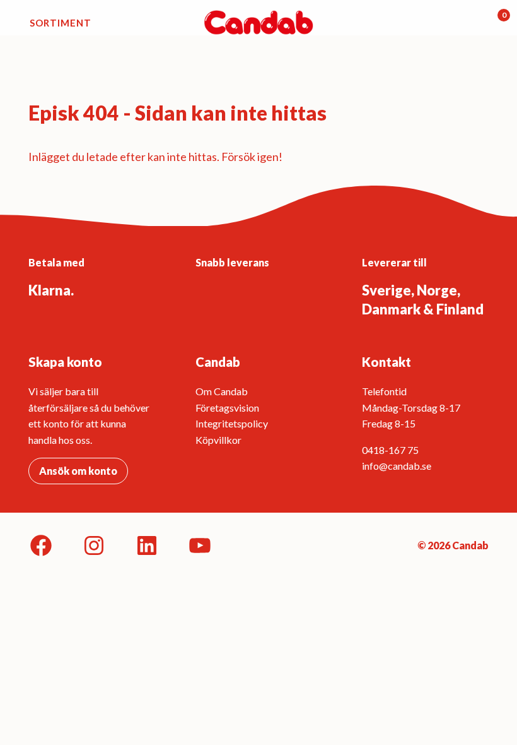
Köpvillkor (218, 440)
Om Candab (221, 391)
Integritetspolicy (231, 423)
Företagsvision (227, 408)
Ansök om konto (78, 471)
